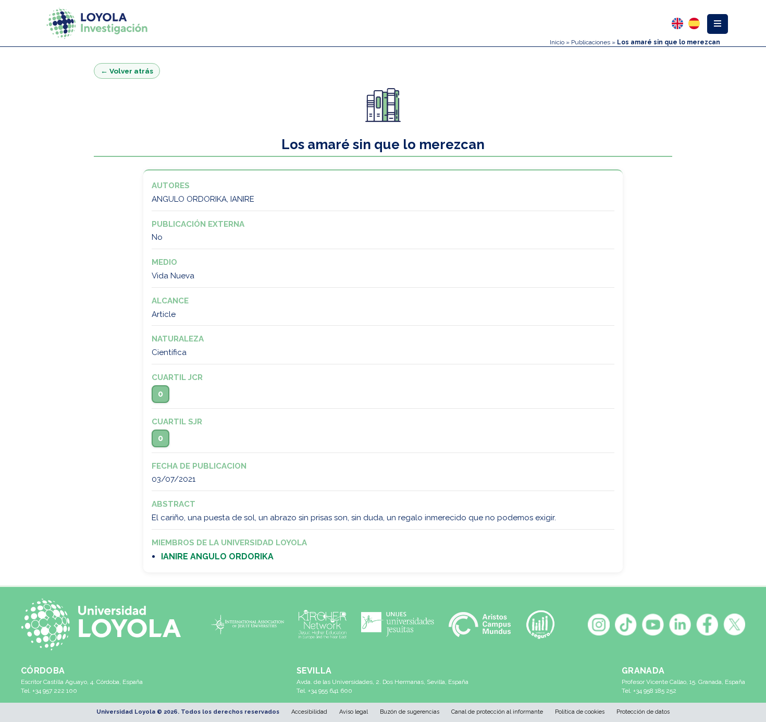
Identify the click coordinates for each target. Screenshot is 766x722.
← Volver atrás (127, 71)
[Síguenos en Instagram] (599, 624)
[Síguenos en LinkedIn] (680, 624)
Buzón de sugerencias (409, 711)
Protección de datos (643, 711)
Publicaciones (590, 42)
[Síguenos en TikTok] (626, 624)
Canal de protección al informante (497, 711)
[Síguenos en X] (734, 624)
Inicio (557, 42)
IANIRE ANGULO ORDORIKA (217, 556)
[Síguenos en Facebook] (707, 624)
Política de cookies (579, 711)
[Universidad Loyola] (105, 624)
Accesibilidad (309, 711)
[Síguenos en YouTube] (653, 624)
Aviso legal (353, 711)
